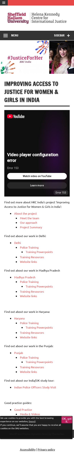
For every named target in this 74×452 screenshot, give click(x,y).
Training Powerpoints (39, 252)
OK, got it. (67, 420)
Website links (28, 261)
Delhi (17, 242)
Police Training (29, 247)
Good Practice (23, 409)
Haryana (19, 318)
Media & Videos (30, 414)
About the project (25, 213)
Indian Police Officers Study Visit (35, 387)
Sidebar (59, 35)
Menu (14, 35)
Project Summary (31, 227)
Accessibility (28, 449)
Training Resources (32, 257)
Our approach (28, 222)
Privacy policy (46, 449)
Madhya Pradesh (24, 277)
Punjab (18, 352)
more (32, 421)
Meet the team (29, 218)
